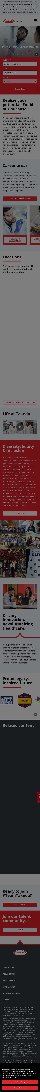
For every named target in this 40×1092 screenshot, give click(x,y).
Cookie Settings (20, 1082)
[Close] (37, 1066)
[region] (20, 1077)
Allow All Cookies (20, 1088)
